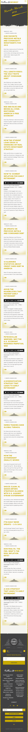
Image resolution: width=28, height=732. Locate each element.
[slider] (21, 182)
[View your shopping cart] (14, 724)
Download (6, 187)
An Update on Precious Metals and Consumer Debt (14, 231)
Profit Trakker (8, 678)
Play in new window (13, 185)
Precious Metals (8, 690)
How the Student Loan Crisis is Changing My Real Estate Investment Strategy (13, 145)
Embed (6, 189)
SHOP (14, 717)
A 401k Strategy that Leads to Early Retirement (14, 591)
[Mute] (18, 183)
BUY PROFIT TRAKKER (14, 713)
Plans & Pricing (20, 678)
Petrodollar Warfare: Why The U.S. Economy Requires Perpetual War (14, 341)
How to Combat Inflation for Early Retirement (14, 176)
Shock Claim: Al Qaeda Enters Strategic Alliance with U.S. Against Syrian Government (14, 491)
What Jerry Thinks (8, 692)
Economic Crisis (8, 686)
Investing (8, 688)
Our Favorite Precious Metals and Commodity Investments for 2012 (12, 40)
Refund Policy (20, 692)
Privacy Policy (20, 690)
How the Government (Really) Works (11, 458)
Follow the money (14, 671)
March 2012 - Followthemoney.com (9, 2)
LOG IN (14, 720)
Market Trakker (8, 683)
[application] (14, 182)
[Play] (5, 183)
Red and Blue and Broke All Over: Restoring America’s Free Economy (12, 111)
